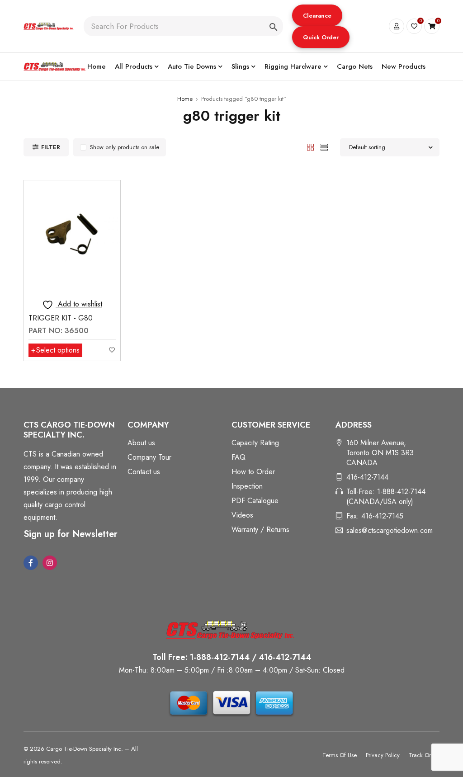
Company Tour (149, 457)
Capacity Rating (255, 443)
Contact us (144, 471)
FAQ (239, 457)
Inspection (247, 486)
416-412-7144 (367, 477)
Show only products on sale (124, 147)
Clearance (317, 15)
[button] (317, 15)
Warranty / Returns (260, 529)
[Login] (396, 26)
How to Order (253, 471)
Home (185, 98)
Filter (50, 147)
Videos (242, 515)
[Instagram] (50, 563)
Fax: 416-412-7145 (374, 516)
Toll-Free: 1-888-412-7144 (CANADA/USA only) (385, 496)
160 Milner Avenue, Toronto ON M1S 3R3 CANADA (380, 453)
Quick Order (321, 37)
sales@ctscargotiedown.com (389, 530)
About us (141, 443)
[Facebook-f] (31, 563)
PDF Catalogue (255, 500)
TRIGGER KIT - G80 (60, 318)
